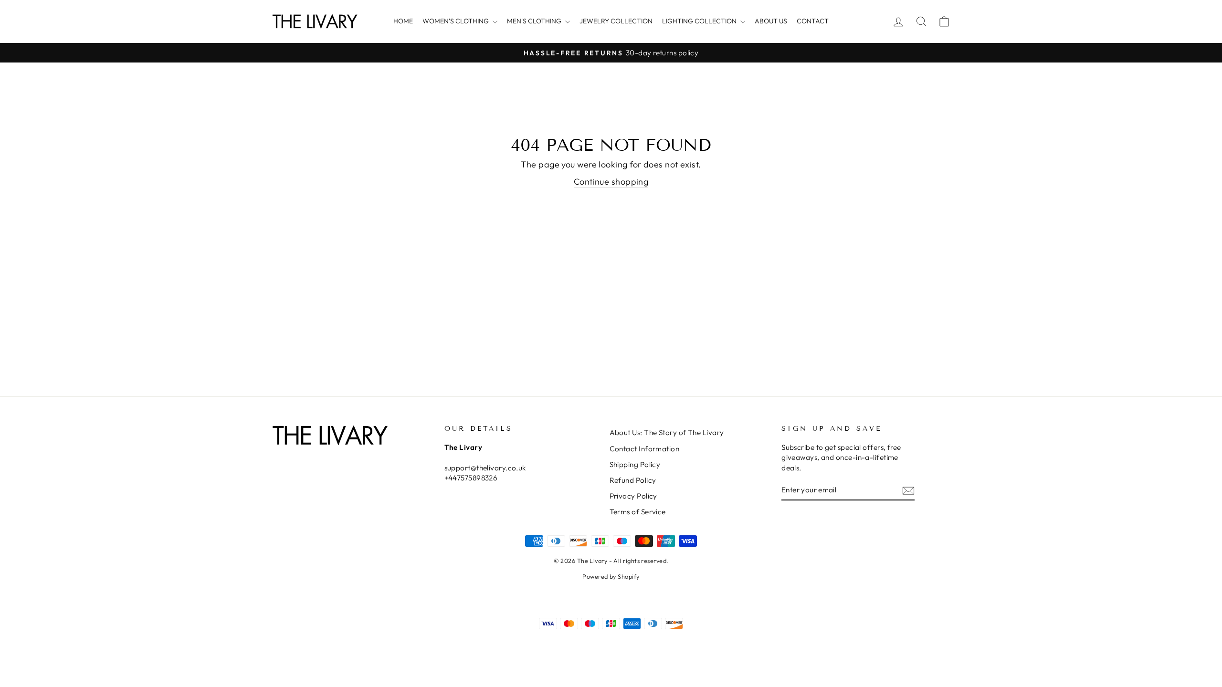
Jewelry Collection (616, 21)
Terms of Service (638, 511)
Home (403, 21)
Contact (813, 21)
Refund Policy (633, 480)
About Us (771, 21)
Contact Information (645, 448)
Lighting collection (700, 21)
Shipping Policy (635, 464)
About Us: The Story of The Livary (667, 432)
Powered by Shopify (610, 576)
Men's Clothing (535, 21)
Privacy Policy (633, 495)
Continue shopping (611, 181)
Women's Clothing (456, 21)
